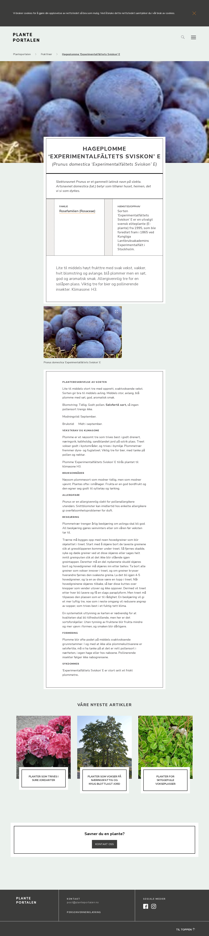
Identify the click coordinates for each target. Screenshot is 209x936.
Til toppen (184, 929)
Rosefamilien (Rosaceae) (77, 211)
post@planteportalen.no (83, 902)
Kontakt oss (104, 844)
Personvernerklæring (84, 912)
